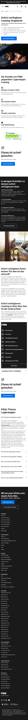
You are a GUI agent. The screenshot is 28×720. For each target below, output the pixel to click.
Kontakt (2, 563)
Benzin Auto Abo (4, 662)
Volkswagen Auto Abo (6, 638)
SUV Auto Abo (4, 652)
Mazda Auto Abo (4, 614)
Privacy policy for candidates (7, 586)
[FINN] (14, 324)
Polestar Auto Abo (5, 625)
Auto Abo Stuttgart (5, 687)
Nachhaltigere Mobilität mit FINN (8, 540)
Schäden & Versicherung (6, 566)
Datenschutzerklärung (6, 578)
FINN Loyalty (4, 570)
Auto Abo (10, 314)
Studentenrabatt (4, 568)
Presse (2, 549)
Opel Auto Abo (4, 620)
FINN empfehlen (4, 555)
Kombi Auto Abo (4, 648)
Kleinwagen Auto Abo (6, 646)
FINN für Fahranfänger (6, 559)
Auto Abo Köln (4, 681)
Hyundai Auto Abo (5, 605)
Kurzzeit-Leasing (5, 425)
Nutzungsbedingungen (6, 582)
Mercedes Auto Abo (5, 616)
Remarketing (4, 530)
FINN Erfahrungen (5, 538)
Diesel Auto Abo (4, 664)
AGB (2, 576)
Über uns (3, 536)
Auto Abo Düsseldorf (5, 685)
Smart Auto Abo (4, 631)
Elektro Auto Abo (4, 666)
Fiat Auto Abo (4, 601)
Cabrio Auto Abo (4, 643)
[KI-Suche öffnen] (17, 6)
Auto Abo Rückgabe (5, 557)
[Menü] (2, 6)
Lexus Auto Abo (4, 612)
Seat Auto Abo (4, 627)
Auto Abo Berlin (4, 674)
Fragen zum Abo (4, 561)
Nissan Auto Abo (4, 618)
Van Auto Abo (4, 656)
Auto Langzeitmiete (5, 524)
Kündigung (3, 584)
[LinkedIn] (6, 700)
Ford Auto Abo (4, 603)
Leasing (6, 11)
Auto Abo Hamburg (5, 679)
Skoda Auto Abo (4, 629)
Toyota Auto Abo (4, 636)
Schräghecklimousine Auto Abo (8, 654)
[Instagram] (2, 700)
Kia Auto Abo (4, 610)
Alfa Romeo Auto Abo (5, 592)
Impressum (3, 580)
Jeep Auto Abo (4, 607)
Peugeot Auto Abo (5, 623)
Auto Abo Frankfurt (5, 683)
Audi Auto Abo (4, 594)
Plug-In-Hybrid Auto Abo (6, 669)
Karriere (3, 545)
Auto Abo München (5, 677)
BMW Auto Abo (4, 596)
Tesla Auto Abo (4, 633)
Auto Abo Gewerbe (5, 517)
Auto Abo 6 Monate (5, 519)
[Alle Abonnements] (25, 6)
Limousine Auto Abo (5, 650)
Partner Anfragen (5, 542)
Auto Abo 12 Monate (5, 522)
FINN (2, 11)
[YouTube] (9, 700)
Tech (2, 547)
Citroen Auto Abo (5, 599)
